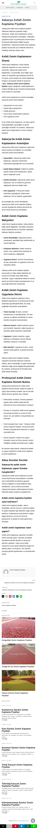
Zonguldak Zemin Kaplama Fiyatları (17, 640)
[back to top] (33, 820)
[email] (9, 826)
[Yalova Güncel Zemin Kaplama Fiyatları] (18, 680)
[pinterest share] (10, 596)
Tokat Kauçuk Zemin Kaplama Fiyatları (17, 765)
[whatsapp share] (17, 596)
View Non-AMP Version (23, 820)
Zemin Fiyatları (10, 7)
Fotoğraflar (20, 7)
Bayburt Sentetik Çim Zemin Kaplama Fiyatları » (20, 582)
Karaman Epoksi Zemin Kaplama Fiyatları (18, 748)
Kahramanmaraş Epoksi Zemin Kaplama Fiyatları (17, 803)
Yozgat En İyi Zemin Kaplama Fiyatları (18, 667)
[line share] (21, 596)
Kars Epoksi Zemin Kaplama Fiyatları (16, 729)
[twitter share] (3, 596)
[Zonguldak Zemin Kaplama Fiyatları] (18, 627)
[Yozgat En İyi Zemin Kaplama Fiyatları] (18, 654)
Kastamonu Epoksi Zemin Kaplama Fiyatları (15, 711)
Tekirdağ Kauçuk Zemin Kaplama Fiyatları (14, 784)
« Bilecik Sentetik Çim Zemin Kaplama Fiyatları (17, 590)
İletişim (27, 7)
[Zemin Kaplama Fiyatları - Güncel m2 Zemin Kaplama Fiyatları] (18, 2)
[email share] (6, 596)
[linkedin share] (14, 596)
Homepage (5, 12)
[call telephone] (34, 3)
